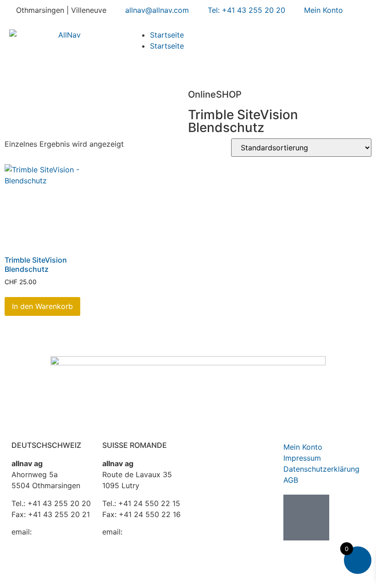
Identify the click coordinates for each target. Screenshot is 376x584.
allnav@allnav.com (43, 542)
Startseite (167, 34)
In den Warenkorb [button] (42, 306)
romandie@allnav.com (140, 542)
